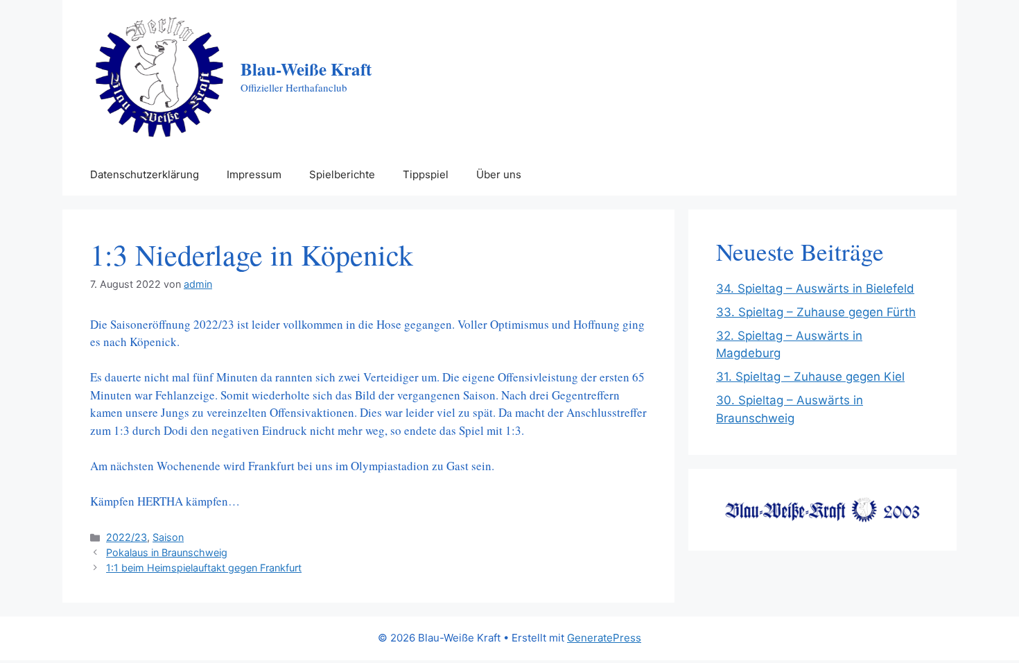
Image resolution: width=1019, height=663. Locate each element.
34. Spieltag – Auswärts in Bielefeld (815, 288)
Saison (168, 537)
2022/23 (126, 537)
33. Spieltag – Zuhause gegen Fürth (816, 312)
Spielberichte (342, 174)
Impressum (254, 174)
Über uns (498, 174)
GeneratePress (604, 637)
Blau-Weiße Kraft (306, 69)
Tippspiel (425, 174)
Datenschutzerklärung (144, 174)
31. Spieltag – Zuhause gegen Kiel (810, 377)
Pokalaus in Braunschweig (166, 552)
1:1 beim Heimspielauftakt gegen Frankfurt (204, 568)
